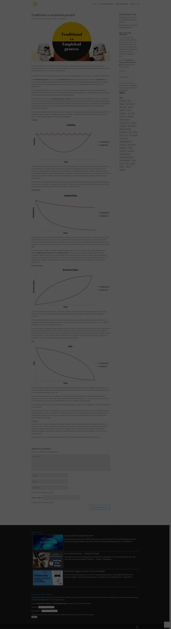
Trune (39, 299)
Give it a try (52, 311)
